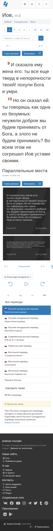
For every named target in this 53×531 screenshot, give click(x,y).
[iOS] (5, 514)
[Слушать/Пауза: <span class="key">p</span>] (26, 284)
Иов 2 (33, 21)
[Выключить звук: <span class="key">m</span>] (32, 295)
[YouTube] (18, 503)
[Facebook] (12, 503)
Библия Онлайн (12, 422)
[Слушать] (31, 4)
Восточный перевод (16, 354)
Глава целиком (11, 53)
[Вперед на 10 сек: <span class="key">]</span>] (42, 284)
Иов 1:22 (16, 175)
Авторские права (12, 475)
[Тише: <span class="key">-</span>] (8, 295)
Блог (7, 458)
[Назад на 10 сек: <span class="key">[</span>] (10, 284)
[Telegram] (29, 503)
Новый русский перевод (19, 345)
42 (47, 29)
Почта (8, 490)
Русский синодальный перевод (21, 319)
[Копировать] (40, 53)
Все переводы (14, 394)
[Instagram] (24, 503)
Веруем (8, 470)
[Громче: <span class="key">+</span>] (20, 295)
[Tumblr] (41, 503)
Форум (8, 493)
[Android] (11, 514)
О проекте (9, 472)
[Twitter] (35, 503)
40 (35, 29)
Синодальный (21, 21)
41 (41, 29)
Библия (7, 21)
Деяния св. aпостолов (21, 448)
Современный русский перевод (22, 338)
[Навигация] (46, 4)
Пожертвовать (42, 526)
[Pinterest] (46, 503)
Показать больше (13, 379)
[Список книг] (25, 4)
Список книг (24, 266)
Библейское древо (13, 461)
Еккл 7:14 (8, 175)
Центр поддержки (13, 484)
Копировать (29, 53)
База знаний (10, 487)
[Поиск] (39, 4)
